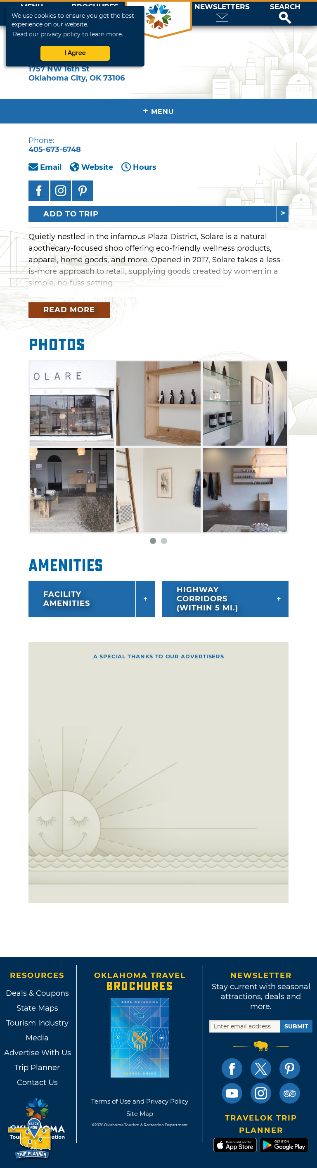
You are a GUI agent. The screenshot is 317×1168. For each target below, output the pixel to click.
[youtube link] (232, 1093)
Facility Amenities (66, 599)
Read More (69, 309)
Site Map (139, 1114)
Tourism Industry (37, 1023)
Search (285, 7)
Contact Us (37, 1082)
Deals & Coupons (37, 993)
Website (97, 167)
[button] (285, 14)
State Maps (37, 1008)
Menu (158, 110)
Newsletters (222, 7)
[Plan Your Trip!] (30, 1139)
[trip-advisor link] (289, 1093)
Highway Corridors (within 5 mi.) (207, 598)
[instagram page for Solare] (60, 190)
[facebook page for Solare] (38, 190)
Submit (296, 1026)
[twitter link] (261, 1068)
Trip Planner (37, 1067)
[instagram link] (261, 1093)
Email (51, 167)
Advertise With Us (37, 1052)
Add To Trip (71, 213)
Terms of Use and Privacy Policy (139, 1101)
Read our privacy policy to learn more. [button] (68, 34)
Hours (144, 167)
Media (37, 1037)
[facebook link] (232, 1068)
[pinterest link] (289, 1068)
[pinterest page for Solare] (82, 190)
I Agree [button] (75, 53)
